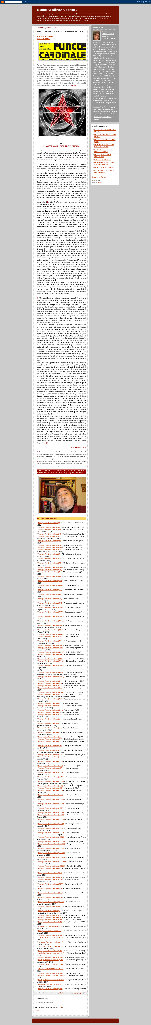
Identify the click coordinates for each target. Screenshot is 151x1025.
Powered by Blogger (99, 177)
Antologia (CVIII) (50, 937)
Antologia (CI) (49, 915)
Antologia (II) (49, 527)
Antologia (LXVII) (50, 777)
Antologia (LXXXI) (51, 833)
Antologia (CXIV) (51, 960)
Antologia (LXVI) (50, 772)
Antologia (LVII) (50, 739)
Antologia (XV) (49, 572)
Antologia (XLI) (50, 683)
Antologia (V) (49, 536)
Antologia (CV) (50, 926)
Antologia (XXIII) (50, 607)
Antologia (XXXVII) (51, 665)
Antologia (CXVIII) (51, 975)
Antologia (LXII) (50, 757)
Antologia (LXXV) (50, 808)
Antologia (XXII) (50, 603)
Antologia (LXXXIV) (51, 844)
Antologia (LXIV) (50, 766)
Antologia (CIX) (52, 942)
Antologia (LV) (49, 732)
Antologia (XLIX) (50, 710)
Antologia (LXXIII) (51, 799)
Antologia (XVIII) (50, 585)
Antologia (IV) (49, 534)
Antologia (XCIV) (50, 884)
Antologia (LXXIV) (51, 804)
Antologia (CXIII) (50, 957)
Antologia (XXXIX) (51, 677)
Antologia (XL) (49, 681)
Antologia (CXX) (51, 984)
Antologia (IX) (49, 549)
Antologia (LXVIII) (51, 781)
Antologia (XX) (49, 594)
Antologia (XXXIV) (51, 654)
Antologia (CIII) (50, 919)
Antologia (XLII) (50, 686)
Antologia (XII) (49, 563)
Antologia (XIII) (50, 567)
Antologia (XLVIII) (50, 706)
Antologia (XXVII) (50, 630)
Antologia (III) (49, 529)
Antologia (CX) (51, 946)
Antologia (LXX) (50, 788)
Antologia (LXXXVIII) (52, 862)
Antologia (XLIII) (50, 688)
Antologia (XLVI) (50, 699)
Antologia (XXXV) (50, 659)
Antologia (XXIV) (50, 612)
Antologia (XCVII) (50, 897)
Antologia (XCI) (50, 873)
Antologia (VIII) (50, 547)
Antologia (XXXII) (50, 648)
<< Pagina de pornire (43, 1011)
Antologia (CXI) (50, 951)
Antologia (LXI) (50, 755)
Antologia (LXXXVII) (51, 857)
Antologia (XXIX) (50, 636)
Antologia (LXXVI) (51, 813)
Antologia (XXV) (50, 616)
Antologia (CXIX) (51, 980)
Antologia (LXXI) (50, 790)
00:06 (61, 993)
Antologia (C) (49, 911)
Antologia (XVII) (50, 581)
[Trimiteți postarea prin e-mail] (84, 993)
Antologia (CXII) (51, 953)
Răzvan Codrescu (108, 34)
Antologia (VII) (49, 545)
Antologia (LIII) (49, 723)
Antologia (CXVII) (50, 973)
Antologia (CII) (49, 917)
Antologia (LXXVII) (51, 815)
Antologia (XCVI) (50, 893)
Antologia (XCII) (50, 877)
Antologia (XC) (49, 868)
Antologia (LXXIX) (51, 824)
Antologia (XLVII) (50, 703)
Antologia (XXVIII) (51, 634)
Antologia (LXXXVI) (51, 853)
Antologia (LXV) (50, 768)
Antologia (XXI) (50, 599)
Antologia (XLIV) (50, 692)
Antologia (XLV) (50, 694)
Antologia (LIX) (50, 746)
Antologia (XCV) (50, 888)
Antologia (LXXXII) (51, 837)
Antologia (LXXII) (50, 795)
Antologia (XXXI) (50, 645)
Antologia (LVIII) (50, 741)
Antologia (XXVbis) (51, 621)
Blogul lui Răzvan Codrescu (57, 10)
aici (72, 83)
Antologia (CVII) (50, 935)
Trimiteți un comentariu (45, 1002)
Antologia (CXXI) (50, 989)
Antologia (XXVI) (50, 625)
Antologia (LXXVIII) (51, 819)
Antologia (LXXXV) (51, 848)
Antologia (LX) (49, 750)
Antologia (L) (49, 712)
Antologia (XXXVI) (51, 661)
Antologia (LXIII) (50, 761)
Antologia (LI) (49, 714)
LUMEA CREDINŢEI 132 (102, 160)
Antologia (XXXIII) (51, 652)
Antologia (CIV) (50, 922)
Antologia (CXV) (50, 964)
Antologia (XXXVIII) (51, 672)
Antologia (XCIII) (50, 879)
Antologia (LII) (49, 719)
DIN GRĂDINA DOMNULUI (103, 167)
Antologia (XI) (49, 558)
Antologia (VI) (49, 541)
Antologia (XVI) (50, 576)
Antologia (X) (49, 554)
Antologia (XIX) (50, 590)
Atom (60, 1007)
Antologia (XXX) (50, 641)
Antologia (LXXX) (50, 828)
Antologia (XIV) (50, 570)
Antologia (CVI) (50, 931)
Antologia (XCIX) (50, 906)
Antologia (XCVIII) (51, 902)
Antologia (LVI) (49, 737)
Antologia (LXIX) (50, 786)
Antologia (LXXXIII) (51, 842)
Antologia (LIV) (50, 728)
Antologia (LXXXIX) (51, 866)
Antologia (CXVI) (50, 969)
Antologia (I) (49, 523)
